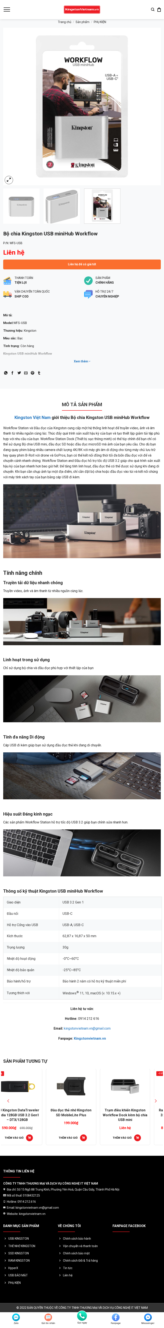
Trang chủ (64, 22)
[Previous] (12, 106)
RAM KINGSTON (19, 1260)
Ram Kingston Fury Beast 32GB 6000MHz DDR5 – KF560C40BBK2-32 (28, 1115)
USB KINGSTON (18, 1238)
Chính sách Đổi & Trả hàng (80, 1260)
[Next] (152, 106)
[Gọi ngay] (82, 1315)
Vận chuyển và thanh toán (80, 1246)
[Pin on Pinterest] (32, 373)
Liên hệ (67, 1275)
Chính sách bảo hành (77, 1238)
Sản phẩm (82, 22)
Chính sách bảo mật (76, 1253)
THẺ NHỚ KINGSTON (21, 1246)
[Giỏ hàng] (159, 9)
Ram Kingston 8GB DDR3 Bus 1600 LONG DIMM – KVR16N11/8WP (135, 1115)
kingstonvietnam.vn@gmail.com (87, 1028)
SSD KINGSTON (18, 1253)
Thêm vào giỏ (133, 1137)
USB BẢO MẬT (18, 1275)
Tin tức (67, 1268)
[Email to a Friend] (26, 373)
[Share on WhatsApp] (5, 373)
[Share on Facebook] (12, 373)
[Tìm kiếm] (152, 9)
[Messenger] (148, 1317)
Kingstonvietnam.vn (90, 1038)
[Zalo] (16, 1317)
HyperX (13, 1268)
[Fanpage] (116, 1317)
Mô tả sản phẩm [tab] (82, 404)
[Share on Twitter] (19, 373)
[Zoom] (9, 180)
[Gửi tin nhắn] (48, 1317)
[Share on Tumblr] (39, 373)
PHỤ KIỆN (100, 22)
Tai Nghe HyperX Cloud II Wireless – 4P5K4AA (82, 1112)
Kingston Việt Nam (33, 417)
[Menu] (6, 9)
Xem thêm (81, 361)
